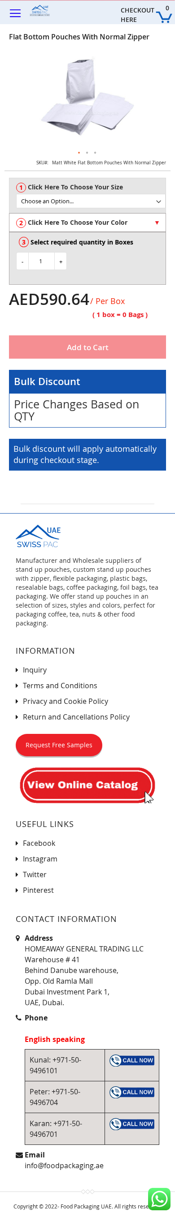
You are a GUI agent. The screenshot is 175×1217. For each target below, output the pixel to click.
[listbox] (91, 201)
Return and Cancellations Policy (76, 717)
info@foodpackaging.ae (64, 1165)
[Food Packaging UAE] (45, 10)
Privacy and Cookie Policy (65, 701)
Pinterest (38, 890)
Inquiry (35, 670)
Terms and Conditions (60, 685)
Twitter (35, 874)
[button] (79, 153)
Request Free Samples (59, 745)
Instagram (40, 859)
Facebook (39, 843)
